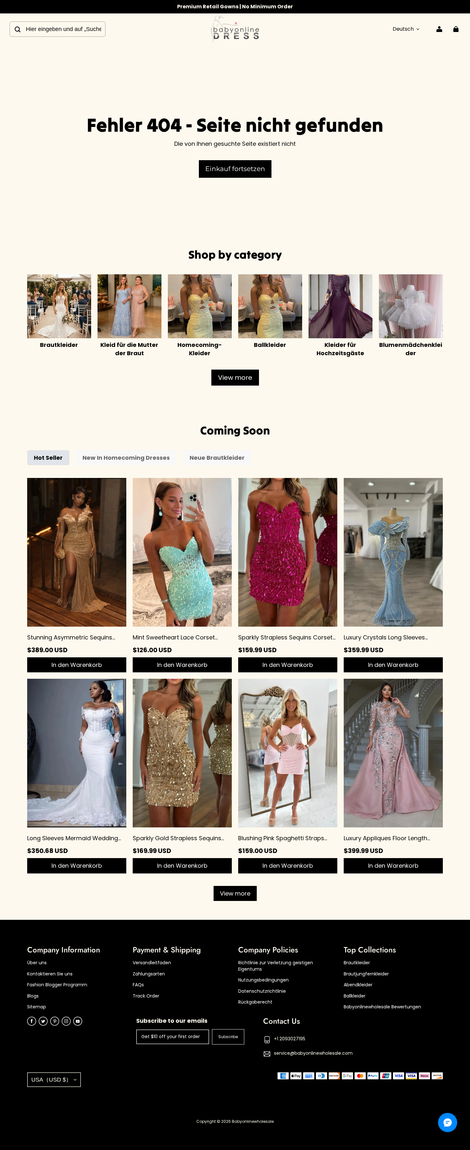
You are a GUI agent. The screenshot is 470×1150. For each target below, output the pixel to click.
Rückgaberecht (255, 1002)
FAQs (138, 985)
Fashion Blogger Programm (57, 985)
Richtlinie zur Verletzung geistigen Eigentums (275, 966)
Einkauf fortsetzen (235, 169)
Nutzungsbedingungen (263, 980)
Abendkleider (358, 985)
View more (235, 377)
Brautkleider (357, 963)
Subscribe (228, 1036)
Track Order (146, 996)
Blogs (33, 996)
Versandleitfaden (152, 963)
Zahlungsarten (149, 974)
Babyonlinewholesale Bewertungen (382, 1007)
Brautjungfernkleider (366, 974)
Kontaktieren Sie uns (50, 974)
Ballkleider (354, 996)
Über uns (37, 963)
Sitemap (36, 1007)
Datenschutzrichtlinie (262, 991)
